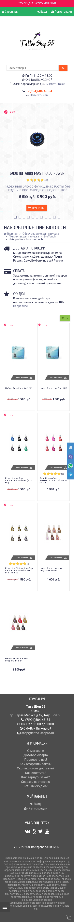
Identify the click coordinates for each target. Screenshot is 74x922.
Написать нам (39, 95)
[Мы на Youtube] (47, 831)
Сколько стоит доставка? (35, 768)
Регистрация (63, 11)
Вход (43, 11)
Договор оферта (35, 755)
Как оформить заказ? (36, 764)
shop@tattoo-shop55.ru (37, 733)
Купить (37, 208)
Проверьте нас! (35, 760)
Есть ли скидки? (36, 786)
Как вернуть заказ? (35, 777)
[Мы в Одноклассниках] (34, 831)
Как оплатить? (35, 773)
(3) (46, 180)
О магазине (35, 751)
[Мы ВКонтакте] (27, 831)
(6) (62, 474)
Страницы (11, 11)
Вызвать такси (55, 83)
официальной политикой (37, 899)
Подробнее (20, 306)
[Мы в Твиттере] (40, 831)
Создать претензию (35, 782)
